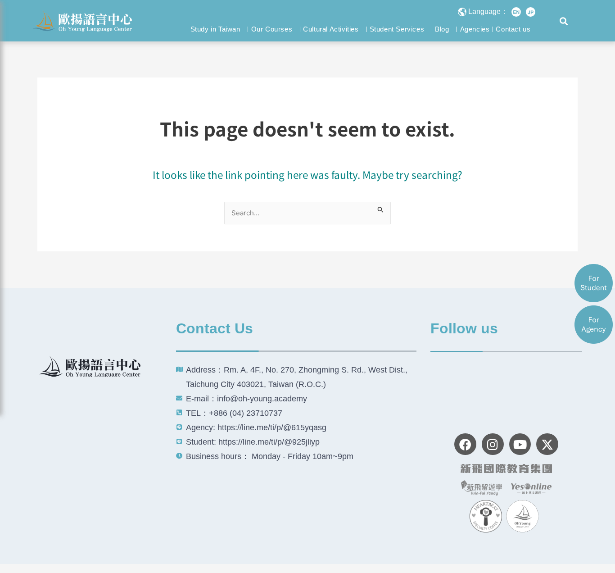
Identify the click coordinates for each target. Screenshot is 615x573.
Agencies (475, 29)
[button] (563, 21)
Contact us (513, 29)
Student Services (397, 29)
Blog (442, 29)
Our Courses (272, 29)
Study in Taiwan (215, 29)
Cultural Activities (330, 29)
